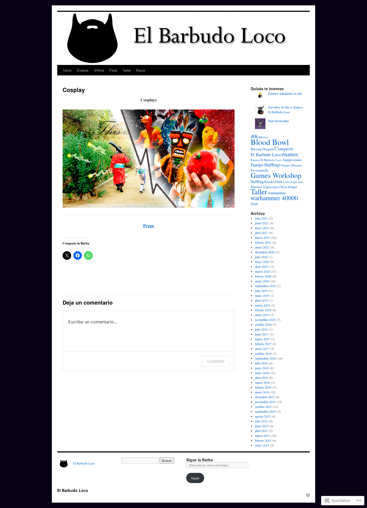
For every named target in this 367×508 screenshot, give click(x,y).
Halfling (257, 181)
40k (254, 136)
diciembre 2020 (265, 252)
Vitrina (99, 70)
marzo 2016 (262, 382)
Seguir (195, 478)
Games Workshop (276, 175)
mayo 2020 (262, 262)
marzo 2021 (262, 237)
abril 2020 (261, 266)
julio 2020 (261, 257)
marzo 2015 (262, 435)
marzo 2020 (262, 271)
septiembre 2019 (265, 286)
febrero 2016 (263, 387)
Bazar (140, 70)
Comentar (215, 361)
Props (148, 225)
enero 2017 (262, 348)
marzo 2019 (262, 305)
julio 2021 (261, 218)
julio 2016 (261, 363)
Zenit (254, 203)
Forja (113, 70)
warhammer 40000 (274, 197)
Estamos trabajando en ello (285, 93)
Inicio (67, 70)
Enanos (83, 70)
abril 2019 (261, 300)
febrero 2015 (263, 440)
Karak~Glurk (273, 181)
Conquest (284, 148)
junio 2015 (262, 426)
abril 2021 (261, 233)
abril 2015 (261, 431)
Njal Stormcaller (278, 121)
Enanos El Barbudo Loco (266, 160)
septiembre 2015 (265, 411)
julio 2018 (261, 329)
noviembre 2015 (265, 402)
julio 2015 (261, 421)
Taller (127, 70)
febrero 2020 (263, 276)
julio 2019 (261, 290)
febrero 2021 (263, 242)
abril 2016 (261, 377)
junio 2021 (262, 223)
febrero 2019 (263, 310)
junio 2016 (262, 368)
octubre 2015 (263, 406)
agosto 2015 (263, 416)
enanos (290, 154)
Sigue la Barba (199, 459)
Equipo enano (292, 159)
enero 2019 (262, 315)
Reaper (292, 187)
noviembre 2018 (265, 319)
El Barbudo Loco (266, 154)
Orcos (283, 186)
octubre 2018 (263, 324)
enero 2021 (262, 247)
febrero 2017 (263, 344)
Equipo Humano (291, 165)
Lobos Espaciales (293, 182)
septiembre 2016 (265, 358)
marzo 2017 (262, 339)
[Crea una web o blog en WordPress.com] (308, 495)
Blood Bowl (270, 142)
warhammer (277, 192)
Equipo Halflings (265, 165)
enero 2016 (262, 392)
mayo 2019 (262, 295)
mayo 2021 (262, 228)
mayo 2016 (262, 373)
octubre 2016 (263, 353)
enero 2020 (262, 281)
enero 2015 (262, 445)
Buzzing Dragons (262, 149)
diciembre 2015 (265, 397)
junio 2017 (262, 334)
